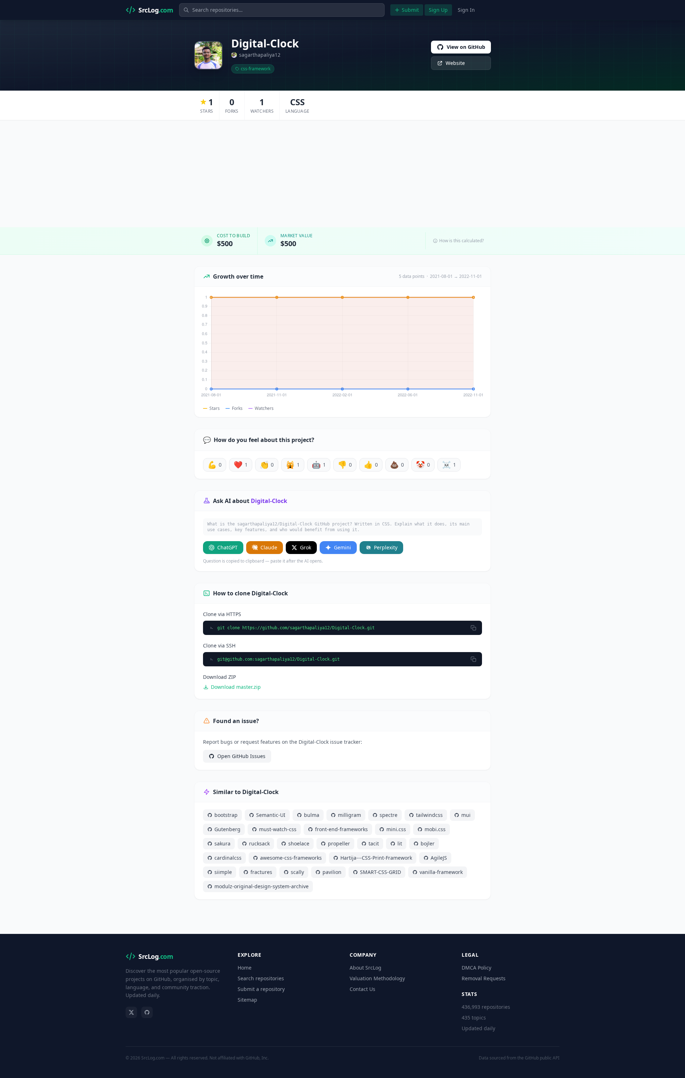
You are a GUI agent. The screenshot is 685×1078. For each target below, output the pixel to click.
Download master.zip (236, 686)
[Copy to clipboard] (473, 628)
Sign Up (438, 9)
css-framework (255, 69)
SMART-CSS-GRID (380, 872)
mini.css (396, 829)
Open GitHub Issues (241, 756)
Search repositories (261, 978)
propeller (339, 843)
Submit (410, 9)
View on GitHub (466, 47)
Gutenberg (227, 829)
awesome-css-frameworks (291, 857)
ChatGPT (227, 547)
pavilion (332, 872)
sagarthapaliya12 (259, 54)
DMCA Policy (476, 967)
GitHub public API (542, 1058)
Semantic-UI (270, 815)
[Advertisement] (342, 174)
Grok (305, 547)
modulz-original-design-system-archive (261, 886)
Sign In (466, 9)
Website (455, 63)
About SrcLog (365, 967)
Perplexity (385, 547)
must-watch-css (277, 829)
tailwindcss (429, 815)
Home (245, 967)
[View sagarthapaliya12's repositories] (208, 55)
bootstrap (226, 815)
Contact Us (362, 989)
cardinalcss (228, 857)
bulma (311, 815)
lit (399, 843)
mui (466, 815)
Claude (268, 547)
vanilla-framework (441, 872)
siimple (223, 872)
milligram (349, 815)
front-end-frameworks (341, 829)
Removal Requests (484, 978)
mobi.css (435, 829)
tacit (374, 843)
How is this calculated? (461, 241)
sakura (222, 843)
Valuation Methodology (377, 978)
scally (297, 872)
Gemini (342, 547)
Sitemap (247, 999)
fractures (261, 872)
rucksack (259, 843)
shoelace (298, 843)
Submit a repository (261, 989)
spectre (388, 815)
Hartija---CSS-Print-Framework (376, 857)
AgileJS (439, 857)
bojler (428, 843)
